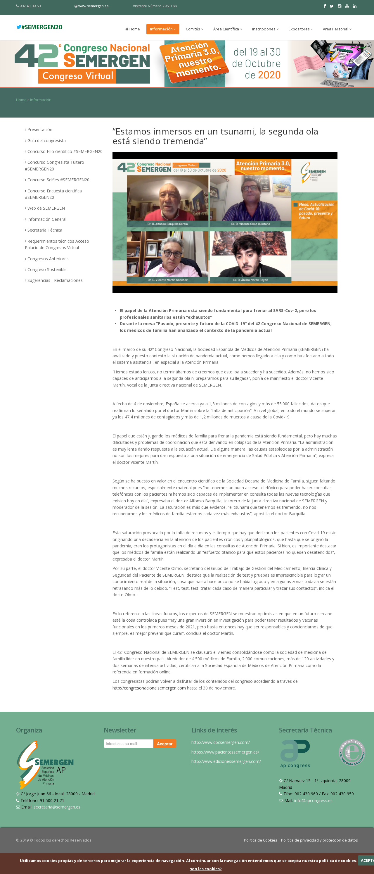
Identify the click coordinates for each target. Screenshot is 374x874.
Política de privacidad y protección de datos (319, 840)
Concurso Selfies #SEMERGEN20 (58, 179)
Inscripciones (264, 29)
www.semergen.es (93, 6)
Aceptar (164, 744)
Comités (193, 29)
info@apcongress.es (313, 800)
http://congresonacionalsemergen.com (149, 688)
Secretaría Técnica (44, 230)
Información (162, 29)
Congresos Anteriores (48, 258)
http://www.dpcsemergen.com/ (220, 742)
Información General (46, 219)
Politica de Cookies (261, 840)
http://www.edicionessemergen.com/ (226, 761)
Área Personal (336, 29)
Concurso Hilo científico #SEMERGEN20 (65, 151)
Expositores (300, 29)
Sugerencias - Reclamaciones (55, 280)
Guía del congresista (46, 140)
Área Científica (226, 29)
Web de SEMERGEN (46, 208)
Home (134, 29)
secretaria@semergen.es (57, 807)
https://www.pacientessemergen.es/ (225, 752)
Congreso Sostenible (47, 269)
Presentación (39, 129)
